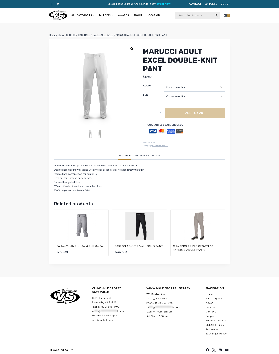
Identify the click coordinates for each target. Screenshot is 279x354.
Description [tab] (124, 155)
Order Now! (164, 4)
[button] (132, 49)
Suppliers (211, 4)
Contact (195, 4)
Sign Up (225, 4)
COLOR (147, 85)
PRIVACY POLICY (58, 350)
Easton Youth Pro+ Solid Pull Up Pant (81, 246)
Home (209, 294)
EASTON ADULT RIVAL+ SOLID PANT (139, 246)
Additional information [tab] (147, 155)
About (138, 15)
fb (52, 4)
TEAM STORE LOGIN (71, 350)
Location (153, 15)
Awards (123, 15)
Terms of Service (216, 320)
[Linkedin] (220, 350)
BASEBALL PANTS (160, 145)
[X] (214, 350)
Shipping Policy (215, 325)
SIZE (145, 95)
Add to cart (195, 113)
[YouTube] (227, 350)
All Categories (214, 298)
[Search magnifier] (216, 15)
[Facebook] (207, 350)
